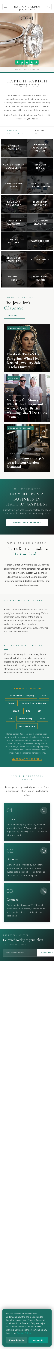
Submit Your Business (27, 523)
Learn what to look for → (27, 759)
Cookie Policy (24, 1333)
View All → (40, 132)
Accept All (38, 1340)
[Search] (49, 7)
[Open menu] (5, 7)
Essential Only (16, 1340)
